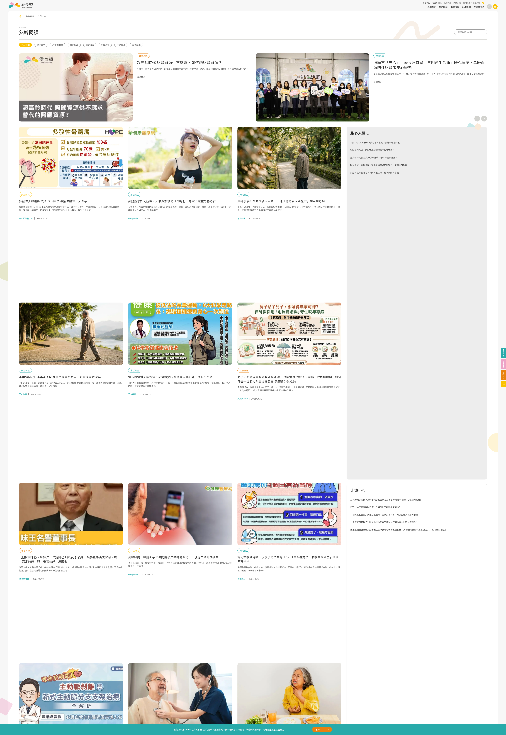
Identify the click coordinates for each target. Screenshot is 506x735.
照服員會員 (479, 6)
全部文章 (25, 44)
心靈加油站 (437, 3)
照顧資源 (431, 6)
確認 (317, 729)
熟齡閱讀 (443, 6)
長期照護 (447, 3)
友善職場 (136, 44)
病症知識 (457, 3)
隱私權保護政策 (276, 729)
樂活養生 (426, 3)
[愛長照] (20, 5)
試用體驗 (466, 6)
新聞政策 (466, 3)
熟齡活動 (455, 6)
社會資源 (476, 3)
